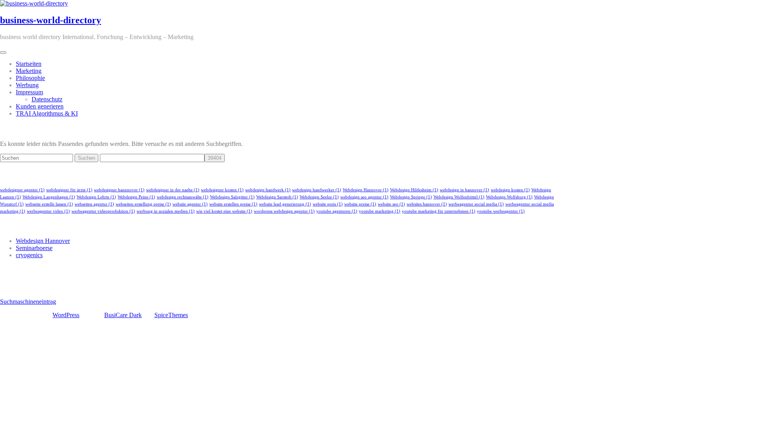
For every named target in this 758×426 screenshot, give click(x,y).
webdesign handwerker (316, 190)
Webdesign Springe (411, 197)
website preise (360, 204)
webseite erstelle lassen (49, 204)
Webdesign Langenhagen (49, 197)
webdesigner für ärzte (69, 190)
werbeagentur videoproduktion (103, 211)
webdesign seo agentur (364, 197)
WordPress (66, 315)
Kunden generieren (40, 106)
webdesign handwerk (268, 190)
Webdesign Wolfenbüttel (458, 197)
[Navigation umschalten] (3, 52)
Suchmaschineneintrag (28, 301)
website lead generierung (285, 204)
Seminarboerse (34, 248)
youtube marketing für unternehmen (438, 211)
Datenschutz (47, 99)
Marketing (28, 70)
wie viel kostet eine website (224, 211)
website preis (328, 204)
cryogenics (29, 255)
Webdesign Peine (136, 197)
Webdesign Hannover (365, 190)
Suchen (86, 158)
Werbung (27, 85)
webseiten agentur (94, 204)
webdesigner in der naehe (172, 190)
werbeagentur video (48, 211)
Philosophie (30, 78)
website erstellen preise (233, 204)
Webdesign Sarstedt (277, 197)
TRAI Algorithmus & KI (47, 113)
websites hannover (427, 204)
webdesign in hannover (464, 190)
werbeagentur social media (476, 204)
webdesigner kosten (222, 190)
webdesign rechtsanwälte (182, 197)
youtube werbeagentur (501, 211)
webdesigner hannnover (119, 190)
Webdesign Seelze (319, 197)
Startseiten (28, 63)
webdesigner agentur (22, 190)
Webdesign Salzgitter (232, 197)
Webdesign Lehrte (96, 197)
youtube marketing (379, 211)
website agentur (190, 204)
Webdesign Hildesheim (414, 190)
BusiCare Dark (123, 315)
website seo (391, 204)
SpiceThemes (171, 315)
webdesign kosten (510, 190)
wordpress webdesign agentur (284, 211)
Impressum (29, 92)
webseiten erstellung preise (143, 204)
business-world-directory (50, 20)
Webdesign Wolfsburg (509, 197)
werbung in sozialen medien (166, 211)
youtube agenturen (336, 211)
